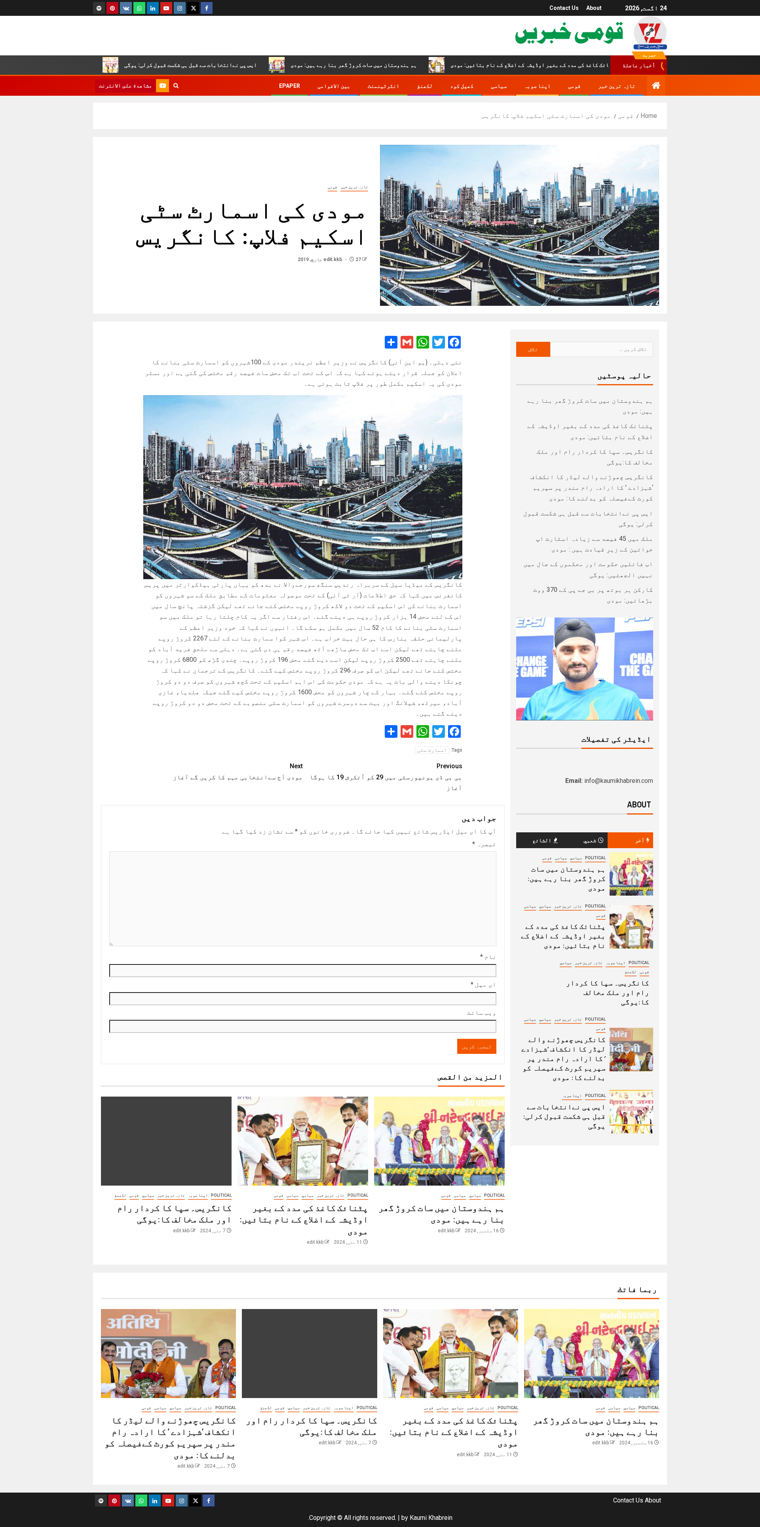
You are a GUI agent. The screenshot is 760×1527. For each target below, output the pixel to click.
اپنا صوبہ (537, 86)
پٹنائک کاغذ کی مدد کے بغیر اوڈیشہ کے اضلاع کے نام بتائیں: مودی (598, 65)
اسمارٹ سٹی (432, 750)
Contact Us (564, 8)
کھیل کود (461, 86)
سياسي (475, 1195)
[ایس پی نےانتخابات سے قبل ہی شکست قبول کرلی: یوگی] (631, 1111)
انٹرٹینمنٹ (383, 86)
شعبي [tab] (589, 840)
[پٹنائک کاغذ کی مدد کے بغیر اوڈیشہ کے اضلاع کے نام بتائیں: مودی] (303, 1141)
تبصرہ (484, 844)
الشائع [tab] (541, 840)
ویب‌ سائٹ (481, 1012)
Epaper (289, 86)
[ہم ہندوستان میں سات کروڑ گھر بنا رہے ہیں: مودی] (439, 1141)
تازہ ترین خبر (616, 86)
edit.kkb (333, 259)
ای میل (483, 984)
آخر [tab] (639, 840)
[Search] (176, 85)
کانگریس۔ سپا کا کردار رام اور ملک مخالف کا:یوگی (607, 992)
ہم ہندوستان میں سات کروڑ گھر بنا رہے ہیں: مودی (417, 65)
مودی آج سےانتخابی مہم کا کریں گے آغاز (238, 771)
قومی (574, 86)
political (494, 1195)
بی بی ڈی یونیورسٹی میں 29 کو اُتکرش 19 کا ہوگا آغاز (386, 776)
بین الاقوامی (333, 86)
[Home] (656, 86)
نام (488, 957)
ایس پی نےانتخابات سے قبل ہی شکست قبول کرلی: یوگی (254, 65)
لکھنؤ (425, 86)
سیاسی (499, 86)
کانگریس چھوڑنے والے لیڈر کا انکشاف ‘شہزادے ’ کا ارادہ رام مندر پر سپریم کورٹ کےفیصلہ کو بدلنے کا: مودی (591, 487)
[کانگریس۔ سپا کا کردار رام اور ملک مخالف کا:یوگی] (166, 1141)
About (594, 8)
